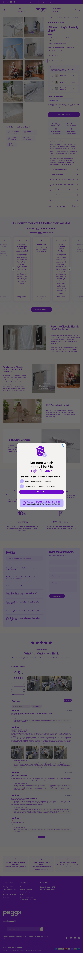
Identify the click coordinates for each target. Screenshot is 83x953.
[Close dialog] (63, 445)
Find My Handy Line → (41, 492)
